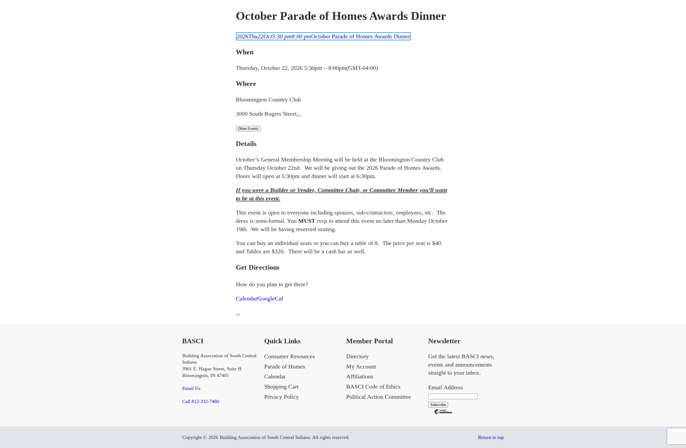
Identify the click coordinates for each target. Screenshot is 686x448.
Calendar (246, 298)
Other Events (248, 129)
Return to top (491, 437)
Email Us (191, 388)
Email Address (445, 387)
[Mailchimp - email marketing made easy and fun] (443, 412)
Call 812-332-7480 (200, 401)
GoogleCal (270, 298)
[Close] (238, 314)
